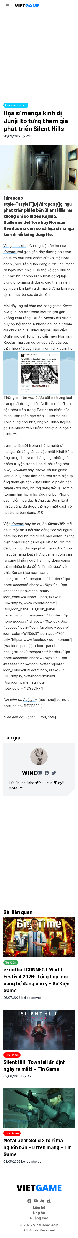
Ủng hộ (39, 1213)
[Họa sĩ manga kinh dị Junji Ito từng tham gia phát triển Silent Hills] (39, 167)
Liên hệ (39, 1207)
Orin (29, 1076)
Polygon (29, 699)
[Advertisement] (39, 56)
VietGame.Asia (46, 1225)
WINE (29, 136)
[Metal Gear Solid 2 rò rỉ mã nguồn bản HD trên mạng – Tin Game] (39, 1108)
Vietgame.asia (14, 246)
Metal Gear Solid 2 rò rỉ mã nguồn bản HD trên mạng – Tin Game (37, 1147)
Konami (10, 252)
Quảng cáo (39, 1218)
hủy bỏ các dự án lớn (32, 294)
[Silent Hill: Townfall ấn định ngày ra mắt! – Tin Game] (39, 1030)
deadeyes (34, 997)
